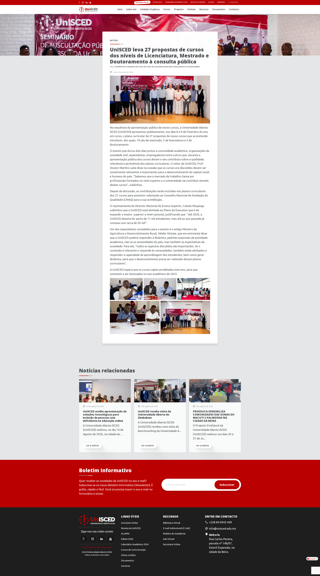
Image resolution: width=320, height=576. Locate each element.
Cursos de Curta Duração (133, 549)
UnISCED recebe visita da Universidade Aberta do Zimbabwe (154, 414)
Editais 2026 (157, 2)
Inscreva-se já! (142, 2)
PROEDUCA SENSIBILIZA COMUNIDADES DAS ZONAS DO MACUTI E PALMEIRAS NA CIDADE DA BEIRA (213, 416)
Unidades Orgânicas (150, 9)
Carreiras (221, 2)
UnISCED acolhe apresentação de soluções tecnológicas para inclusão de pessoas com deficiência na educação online (105, 416)
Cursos (166, 9)
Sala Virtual (168, 539)
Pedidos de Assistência (174, 533)
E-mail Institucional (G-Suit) (176, 528)
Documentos (218, 9)
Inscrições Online (129, 523)
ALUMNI (125, 533)
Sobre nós (131, 9)
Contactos (234, 9)
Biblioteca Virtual (171, 523)
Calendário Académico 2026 (176, 2)
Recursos (203, 9)
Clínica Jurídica (128, 555)
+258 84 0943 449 (220, 522)
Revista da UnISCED (197, 2)
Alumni (211, 2)
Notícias (191, 9)
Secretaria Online (171, 544)
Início (119, 9)
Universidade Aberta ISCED (100, 552)
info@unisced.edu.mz (222, 528)
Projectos (179, 9)
